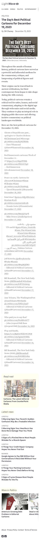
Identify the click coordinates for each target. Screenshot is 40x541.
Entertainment (30, 9)
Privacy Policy (12, 530)
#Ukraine (8, 183)
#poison (18, 197)
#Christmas (17, 180)
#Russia (14, 261)
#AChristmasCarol (12, 138)
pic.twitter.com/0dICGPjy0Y (24, 245)
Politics (20, 9)
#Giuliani (27, 281)
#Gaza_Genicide (28, 227)
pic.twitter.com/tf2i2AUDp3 (16, 164)
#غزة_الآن (27, 242)
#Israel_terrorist (13, 236)
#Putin (7, 261)
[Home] (10, 4)
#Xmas (25, 180)
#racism (8, 200)
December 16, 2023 (26, 326)
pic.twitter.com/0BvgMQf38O (16, 264)
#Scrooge (25, 138)
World (12, 9)
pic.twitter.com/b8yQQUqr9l (16, 213)
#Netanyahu (30, 239)
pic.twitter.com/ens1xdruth (16, 203)
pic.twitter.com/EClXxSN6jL (16, 186)
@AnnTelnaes (10, 300)
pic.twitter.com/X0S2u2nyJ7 (16, 303)
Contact (21, 530)
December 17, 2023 (12, 209)
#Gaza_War (20, 230)
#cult (14, 200)
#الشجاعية (11, 239)
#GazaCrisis (30, 230)
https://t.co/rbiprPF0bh (17, 161)
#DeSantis (21, 300)
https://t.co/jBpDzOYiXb (14, 334)
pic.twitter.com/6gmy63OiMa (17, 337)
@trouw (7, 180)
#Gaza (16, 183)
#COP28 (28, 334)
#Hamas (32, 233)
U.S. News (5, 9)
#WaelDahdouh (29, 236)
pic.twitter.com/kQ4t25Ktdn (16, 141)
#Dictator (30, 197)
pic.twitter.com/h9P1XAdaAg (17, 284)
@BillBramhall (16, 281)
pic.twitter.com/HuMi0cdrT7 (16, 320)
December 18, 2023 (12, 192)
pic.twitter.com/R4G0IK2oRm (17, 356)
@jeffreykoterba (23, 258)
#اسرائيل (20, 239)
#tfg (24, 197)
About (4, 530)
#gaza (18, 227)
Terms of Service (31, 530)
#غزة (33, 242)
